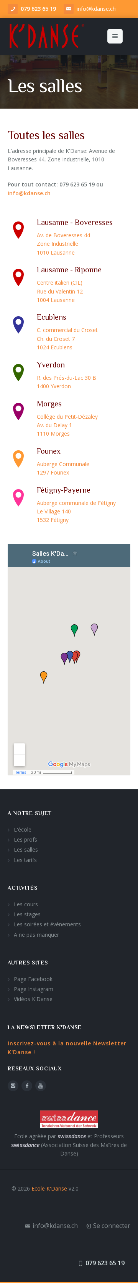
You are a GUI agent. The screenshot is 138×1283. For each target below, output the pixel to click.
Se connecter (111, 1225)
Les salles (26, 849)
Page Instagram (33, 989)
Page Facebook (33, 979)
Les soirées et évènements (47, 924)
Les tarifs (25, 860)
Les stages (27, 914)
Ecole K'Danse (49, 1188)
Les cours (26, 904)
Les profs (25, 839)
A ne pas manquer (36, 934)
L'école (22, 829)
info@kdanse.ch (96, 8)
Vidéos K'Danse (33, 999)
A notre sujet (30, 813)
